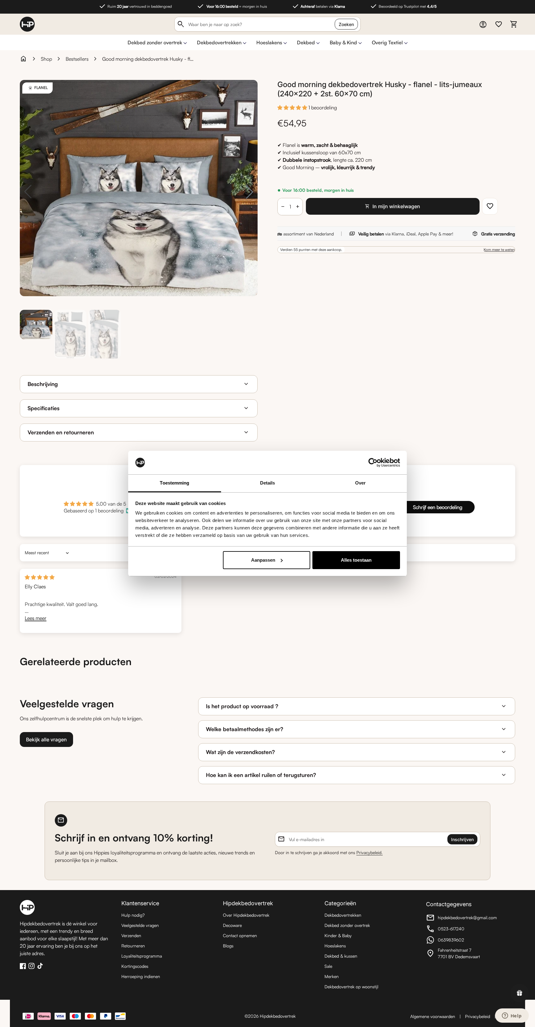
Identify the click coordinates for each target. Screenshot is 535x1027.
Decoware (232, 925)
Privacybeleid (477, 1016)
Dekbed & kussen (340, 956)
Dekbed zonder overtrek (155, 42)
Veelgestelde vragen (140, 925)
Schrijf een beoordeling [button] (437, 507)
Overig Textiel (387, 42)
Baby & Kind (343, 42)
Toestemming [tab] (174, 482)
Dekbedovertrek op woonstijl (351, 986)
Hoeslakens (269, 42)
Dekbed (306, 42)
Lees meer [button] (35, 618)
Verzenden (131, 935)
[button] (292, 107)
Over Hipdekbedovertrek (246, 915)
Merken (331, 976)
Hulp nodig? (133, 915)
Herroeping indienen (140, 976)
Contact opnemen (240, 935)
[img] (39, 577)
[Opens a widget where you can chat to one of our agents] (512, 1016)
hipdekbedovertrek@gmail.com (461, 918)
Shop (46, 59)
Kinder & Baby (338, 935)
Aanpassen (263, 560)
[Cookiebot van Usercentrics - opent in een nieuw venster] (373, 462)
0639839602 (460, 940)
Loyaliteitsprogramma (141, 956)
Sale (328, 966)
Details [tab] (267, 482)
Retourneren (133, 945)
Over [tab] (360, 482)
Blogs (228, 945)
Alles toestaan (356, 560)
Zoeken (346, 24)
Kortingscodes (134, 966)
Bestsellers (77, 59)
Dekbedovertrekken (219, 42)
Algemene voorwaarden (432, 1016)
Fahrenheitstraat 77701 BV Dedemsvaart (460, 953)
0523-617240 (460, 929)
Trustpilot (506, 1002)
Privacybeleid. (369, 852)
